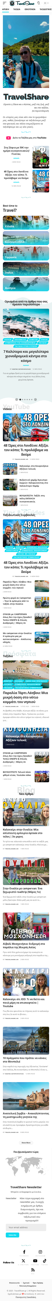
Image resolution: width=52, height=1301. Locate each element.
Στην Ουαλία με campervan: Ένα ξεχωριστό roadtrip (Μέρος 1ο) (22, 890)
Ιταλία (9, 272)
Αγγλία (9, 547)
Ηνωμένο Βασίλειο (37, 547)
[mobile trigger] (5, 3)
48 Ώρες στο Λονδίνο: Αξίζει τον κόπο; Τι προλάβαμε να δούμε (16, 175)
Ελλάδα (9, 226)
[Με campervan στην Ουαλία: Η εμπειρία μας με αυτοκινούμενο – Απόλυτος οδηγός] (42, 637)
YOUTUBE (35, 1265)
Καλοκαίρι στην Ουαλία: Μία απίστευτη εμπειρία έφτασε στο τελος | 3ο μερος (22, 833)
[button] (16, 399)
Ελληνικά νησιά (14, 241)
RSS (33, 1274)
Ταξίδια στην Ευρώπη (26, 346)
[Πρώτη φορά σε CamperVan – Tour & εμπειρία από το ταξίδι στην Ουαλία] (42, 602)
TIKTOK (44, 1265)
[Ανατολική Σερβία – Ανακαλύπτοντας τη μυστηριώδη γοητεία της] (26, 1096)
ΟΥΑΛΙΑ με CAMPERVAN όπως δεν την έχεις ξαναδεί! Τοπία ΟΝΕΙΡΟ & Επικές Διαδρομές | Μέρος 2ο (17, 618)
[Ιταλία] (26, 269)
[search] (38, 3)
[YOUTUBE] (35, 1261)
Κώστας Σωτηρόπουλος (21, 369)
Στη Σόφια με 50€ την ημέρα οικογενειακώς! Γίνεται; (16, 151)
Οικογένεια (12, 551)
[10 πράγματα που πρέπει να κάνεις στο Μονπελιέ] (26, 1041)
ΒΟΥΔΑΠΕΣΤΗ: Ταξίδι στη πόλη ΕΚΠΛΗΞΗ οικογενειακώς (32, 498)
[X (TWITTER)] (23, 1261)
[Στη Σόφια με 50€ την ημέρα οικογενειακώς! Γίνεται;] (40, 157)
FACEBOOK (24, 1256)
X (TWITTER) (23, 1265)
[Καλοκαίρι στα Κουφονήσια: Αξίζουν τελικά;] (10, 469)
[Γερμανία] (26, 253)
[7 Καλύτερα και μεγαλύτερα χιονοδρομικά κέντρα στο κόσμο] (26, 323)
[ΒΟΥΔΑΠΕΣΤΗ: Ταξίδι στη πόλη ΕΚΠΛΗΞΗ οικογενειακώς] (10, 500)
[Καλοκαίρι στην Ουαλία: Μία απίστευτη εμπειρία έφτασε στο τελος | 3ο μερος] (26, 812)
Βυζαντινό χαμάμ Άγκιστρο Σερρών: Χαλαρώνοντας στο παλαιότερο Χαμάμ (33, 482)
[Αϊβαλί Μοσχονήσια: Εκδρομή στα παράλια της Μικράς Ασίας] (26, 926)
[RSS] (33, 1270)
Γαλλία (7, 340)
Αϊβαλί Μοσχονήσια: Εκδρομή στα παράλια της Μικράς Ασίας (24, 945)
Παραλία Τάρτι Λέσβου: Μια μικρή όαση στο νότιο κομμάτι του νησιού (17, 584)
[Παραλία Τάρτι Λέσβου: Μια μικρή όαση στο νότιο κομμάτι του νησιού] (42, 586)
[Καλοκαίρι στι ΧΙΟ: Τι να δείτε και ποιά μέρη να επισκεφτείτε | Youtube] (26, 982)
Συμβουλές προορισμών (34, 551)
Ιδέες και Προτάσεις (36, 681)
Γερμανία (10, 257)
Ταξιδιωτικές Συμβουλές (19, 515)
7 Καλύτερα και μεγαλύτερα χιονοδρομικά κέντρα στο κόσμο (26, 356)
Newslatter (11, 1198)
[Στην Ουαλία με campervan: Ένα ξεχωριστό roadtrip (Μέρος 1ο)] (26, 871)
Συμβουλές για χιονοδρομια (20, 343)
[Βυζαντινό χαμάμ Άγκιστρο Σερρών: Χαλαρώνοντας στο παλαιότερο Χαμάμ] (10, 484)
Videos (7, 409)
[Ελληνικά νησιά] (26, 238)
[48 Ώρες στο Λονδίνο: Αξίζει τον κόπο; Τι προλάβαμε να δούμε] (40, 181)
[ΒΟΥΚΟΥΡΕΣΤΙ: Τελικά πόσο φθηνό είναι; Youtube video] (42, 776)
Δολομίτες (20, 340)
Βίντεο (20, 547)
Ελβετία (33, 340)
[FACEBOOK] (24, 1252)
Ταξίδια (43, 343)
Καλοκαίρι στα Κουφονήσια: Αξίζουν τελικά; (34, 467)
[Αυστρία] (26, 284)
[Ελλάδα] (26, 223)
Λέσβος (8, 684)
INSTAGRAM (40, 1256)
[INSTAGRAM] (40, 1252)
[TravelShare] (22, 3)
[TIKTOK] (45, 1261)
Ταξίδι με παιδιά (26, 554)
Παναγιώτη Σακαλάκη (26, 1297)
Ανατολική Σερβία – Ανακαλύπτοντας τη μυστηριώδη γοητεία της (26, 1115)
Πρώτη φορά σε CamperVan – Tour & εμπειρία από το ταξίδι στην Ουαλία (17, 601)
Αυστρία (10, 288)
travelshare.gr (21, 459)
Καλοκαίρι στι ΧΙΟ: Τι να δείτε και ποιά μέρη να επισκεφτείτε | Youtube (24, 1003)
